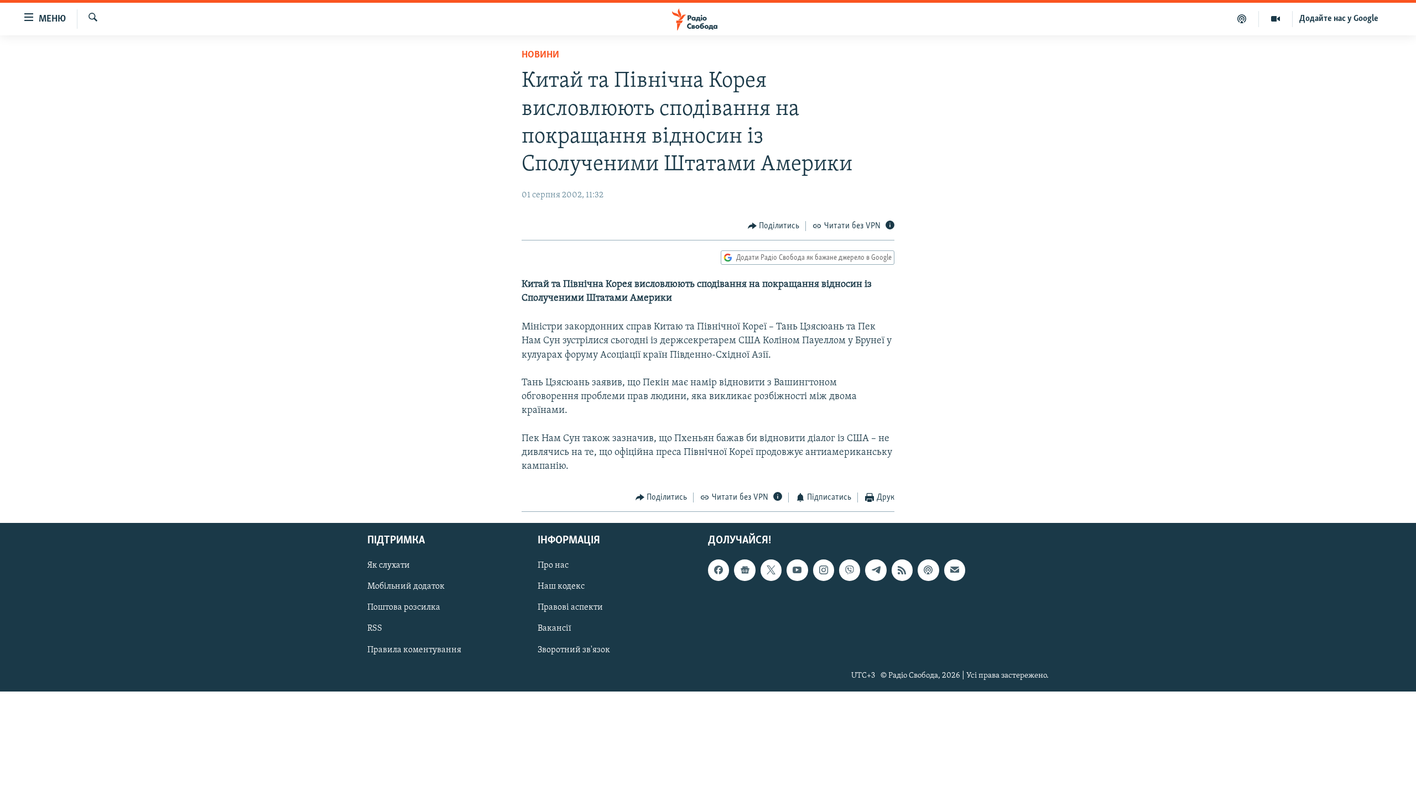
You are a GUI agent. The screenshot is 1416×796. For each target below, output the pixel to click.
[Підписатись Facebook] (718, 569)
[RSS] (902, 569)
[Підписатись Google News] (744, 569)
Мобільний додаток (406, 586)
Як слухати (388, 565)
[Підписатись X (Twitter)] (771, 569)
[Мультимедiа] (1276, 19)
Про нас (553, 565)
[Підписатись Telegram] (875, 569)
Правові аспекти (570, 607)
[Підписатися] (954, 569)
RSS (374, 628)
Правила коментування (414, 649)
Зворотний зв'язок (574, 649)
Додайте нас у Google (1338, 18)
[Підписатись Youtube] (797, 569)
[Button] (774, 226)
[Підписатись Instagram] (823, 569)
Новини (540, 55)
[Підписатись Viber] (849, 569)
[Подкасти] (1242, 19)
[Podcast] (928, 569)
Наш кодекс (561, 586)
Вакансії (554, 628)
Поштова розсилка (403, 607)
